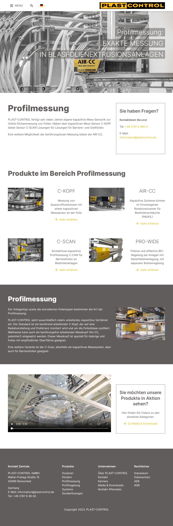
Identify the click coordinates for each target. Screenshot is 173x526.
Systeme (67, 489)
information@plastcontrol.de (138, 137)
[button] (43, 5)
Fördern (67, 477)
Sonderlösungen (72, 493)
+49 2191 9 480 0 (136, 126)
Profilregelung (71, 485)
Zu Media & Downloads (142, 423)
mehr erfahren (68, 219)
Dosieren (67, 473)
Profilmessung (71, 481)
